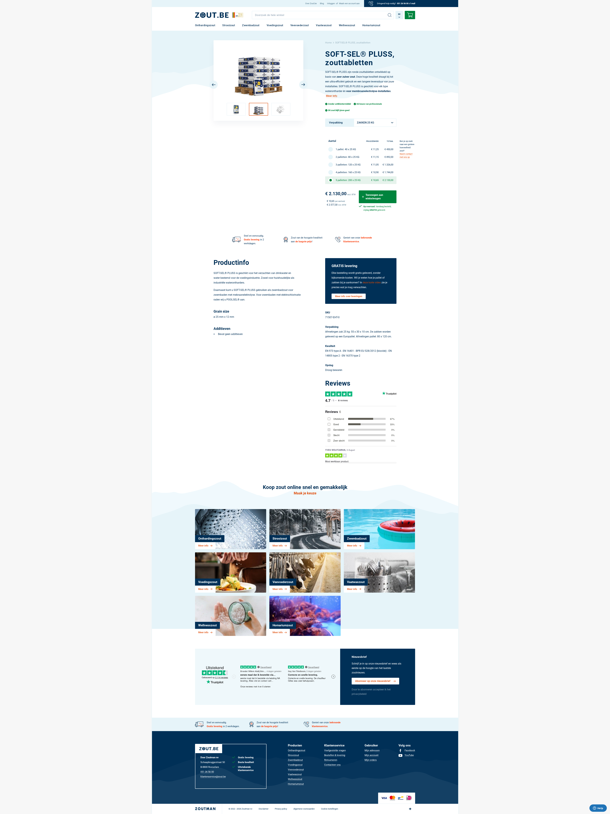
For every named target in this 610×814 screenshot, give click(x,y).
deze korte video (372, 282)
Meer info (331, 95)
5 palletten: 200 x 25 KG (348, 180)
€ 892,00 (388, 157)
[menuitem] (311, 3)
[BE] (212, 15)
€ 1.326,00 (388, 164)
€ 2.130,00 (388, 180)
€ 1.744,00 (388, 172)
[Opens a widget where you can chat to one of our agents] (598, 808)
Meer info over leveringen (348, 296)
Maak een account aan (349, 3)
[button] (236, 109)
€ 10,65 (375, 180)
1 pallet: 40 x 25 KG (346, 149)
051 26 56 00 (402, 3)
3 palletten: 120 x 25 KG (348, 164)
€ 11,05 (375, 164)
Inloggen (331, 3)
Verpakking (336, 122)
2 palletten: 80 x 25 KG (347, 157)
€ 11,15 (375, 157)
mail (413, 3)
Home (328, 42)
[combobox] (323, 15)
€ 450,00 (388, 149)
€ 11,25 (375, 149)
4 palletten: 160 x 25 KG (348, 172)
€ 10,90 (375, 172)
